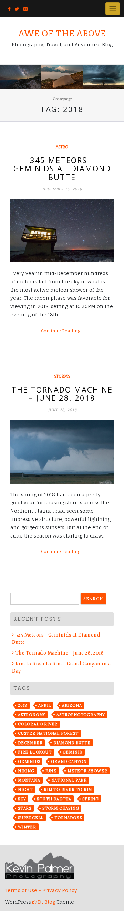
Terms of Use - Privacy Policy (41, 890)
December (30, 742)
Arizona (72, 705)
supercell (30, 817)
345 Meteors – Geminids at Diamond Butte (62, 168)
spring (90, 798)
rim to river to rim (68, 789)
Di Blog (46, 902)
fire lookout (35, 752)
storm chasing (60, 808)
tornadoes (68, 817)
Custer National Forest (48, 733)
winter (27, 826)
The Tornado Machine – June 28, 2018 (62, 393)
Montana (29, 780)
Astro (62, 147)
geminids (29, 761)
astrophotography (80, 714)
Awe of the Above (62, 33)
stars (24, 808)
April (44, 705)
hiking (26, 770)
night (25, 789)
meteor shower (87, 770)
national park (69, 780)
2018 (22, 705)
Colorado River (38, 724)
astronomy (31, 714)
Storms (62, 376)
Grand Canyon (69, 761)
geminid (73, 752)
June (50, 770)
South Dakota (54, 798)
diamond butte (71, 742)
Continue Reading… (62, 330)
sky (22, 798)
